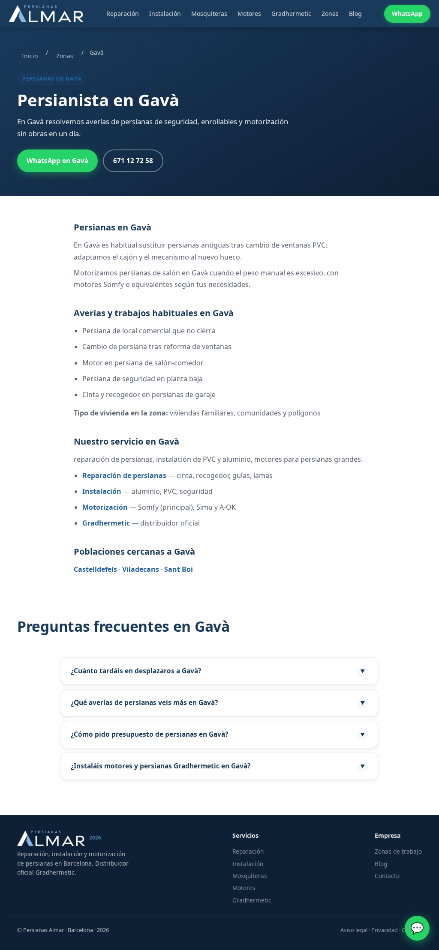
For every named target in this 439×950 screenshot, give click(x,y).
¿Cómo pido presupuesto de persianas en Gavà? (218, 734)
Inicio (30, 56)
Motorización (105, 507)
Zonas (330, 13)
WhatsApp (407, 13)
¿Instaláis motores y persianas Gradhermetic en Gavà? (218, 766)
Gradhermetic (291, 13)
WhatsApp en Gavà (57, 160)
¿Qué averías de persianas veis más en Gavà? (218, 702)
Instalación (165, 13)
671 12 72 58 (133, 160)
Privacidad (384, 930)
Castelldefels (95, 569)
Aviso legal (353, 930)
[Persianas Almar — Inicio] (46, 13)
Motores (249, 13)
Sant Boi (178, 569)
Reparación (122, 13)
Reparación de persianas (124, 475)
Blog (355, 13)
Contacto (387, 876)
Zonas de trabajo (398, 851)
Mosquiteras (209, 13)
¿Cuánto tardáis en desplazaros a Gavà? (218, 670)
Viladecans (140, 569)
